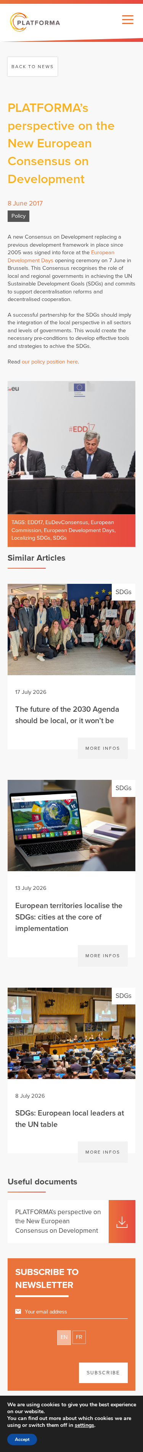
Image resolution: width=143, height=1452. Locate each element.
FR (79, 1337)
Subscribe (103, 1372)
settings (84, 1425)
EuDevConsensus (66, 522)
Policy (18, 216)
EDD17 (35, 522)
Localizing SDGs (30, 538)
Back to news (32, 66)
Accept (22, 1439)
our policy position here (50, 362)
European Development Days (79, 530)
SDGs (60, 538)
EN (64, 1337)
